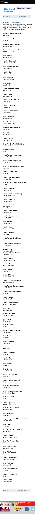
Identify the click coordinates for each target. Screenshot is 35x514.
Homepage (6, 16)
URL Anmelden (22, 16)
